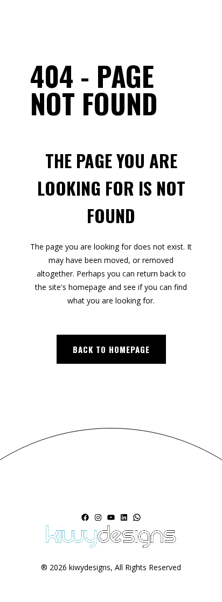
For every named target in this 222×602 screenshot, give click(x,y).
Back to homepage (111, 349)
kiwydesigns (89, 567)
